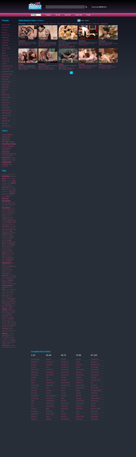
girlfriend (4, 254)
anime (7, 178)
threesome (5, 336)
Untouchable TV (95, 374)
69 (8, 174)
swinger (10, 330)
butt (13, 210)
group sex (9, 259)
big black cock (5, 191)
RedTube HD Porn (95, 398)
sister (8, 317)
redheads (5, 311)
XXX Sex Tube (34, 398)
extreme (4, 240)
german (8, 252)
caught (3, 213)
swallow (10, 328)
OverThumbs (6, 148)
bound (6, 204)
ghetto (12, 252)
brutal (12, 208)
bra (3, 206)
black (8, 196)
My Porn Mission (50, 413)
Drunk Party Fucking (7, 74)
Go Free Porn (49, 369)
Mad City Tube (5, 94)
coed (12, 217)
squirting (6, 325)
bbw (3, 187)
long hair (4, 283)
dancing (7, 227)
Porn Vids (4, 32)
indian (3, 272)
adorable (12, 174)
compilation (10, 219)
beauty (4, 189)
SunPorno (6, 158)
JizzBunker (21, 41)
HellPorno (5, 146)
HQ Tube (93, 406)
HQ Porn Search (80, 387)
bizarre (3, 196)
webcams (5, 345)
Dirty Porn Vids (94, 387)
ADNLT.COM (5, 45)
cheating (4, 214)
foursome (4, 248)
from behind (5, 249)
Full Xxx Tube (64, 406)
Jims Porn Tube (95, 369)
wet (10, 345)
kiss (15, 277)
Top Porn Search (80, 369)
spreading (13, 323)
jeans (10, 275)
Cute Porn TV (79, 382)
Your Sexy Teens (6, 68)
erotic (6, 237)
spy (3, 325)
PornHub (5, 152)
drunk (7, 236)
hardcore (6, 263)
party (14, 302)
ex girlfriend (5, 238)
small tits (11, 319)
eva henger (30, 23)
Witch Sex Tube (6, 120)
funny (10, 249)
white (13, 345)
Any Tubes (4, 29)
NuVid (10, 146)
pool (3, 305)
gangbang (9, 251)
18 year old (5, 174)
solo (8, 322)
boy (10, 204)
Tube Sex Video (6, 48)
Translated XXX (95, 359)
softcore (4, 322)
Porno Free (64, 416)
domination (12, 232)
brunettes (6, 208)
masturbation (7, 285)
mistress (4, 291)
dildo (14, 229)
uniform (4, 342)
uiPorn (101, 64)
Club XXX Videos (50, 406)
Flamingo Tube (5, 61)
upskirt (8, 342)
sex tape (4, 314)
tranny (3, 341)
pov (3, 307)
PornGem (82, 64)
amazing (13, 176)
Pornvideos (93, 377)
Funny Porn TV (94, 413)
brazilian (6, 206)
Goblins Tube (5, 87)
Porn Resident (94, 416)
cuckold (14, 222)
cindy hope (36, 23)
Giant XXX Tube (80, 374)
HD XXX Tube (94, 393)
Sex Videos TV (49, 361)
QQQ (3, 92)
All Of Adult (4, 42)
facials (9, 240)
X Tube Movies (5, 40)
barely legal (5, 186)
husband (10, 270)
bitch (12, 194)
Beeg (8, 136)
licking (4, 282)
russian (8, 312)
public (11, 307)
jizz (3, 277)
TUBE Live (48, 359)
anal (3, 178)
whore (3, 347)
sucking (5, 328)
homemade (12, 266)
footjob (11, 246)
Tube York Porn (50, 374)
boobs (9, 203)
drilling (4, 236)
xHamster (6, 162)
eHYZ (32, 403)
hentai (3, 264)
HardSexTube (9, 144)
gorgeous (10, 257)
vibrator (13, 342)
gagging (4, 251)
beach (10, 187)
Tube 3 (3, 50)
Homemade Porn (50, 382)
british (10, 206)
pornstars (8, 305)
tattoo (3, 331)
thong (12, 333)
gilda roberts (21, 44)
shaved (9, 314)
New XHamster (34, 395)
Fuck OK (63, 387)
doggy (11, 231)
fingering (12, 244)
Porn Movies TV (65, 367)
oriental (7, 300)
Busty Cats (4, 89)
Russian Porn (94, 395)
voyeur (8, 343)
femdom (13, 242)
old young (4, 298)
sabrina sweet (95, 23)
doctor (6, 231)
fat (7, 242)
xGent (47, 387)
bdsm (7, 187)
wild (10, 347)
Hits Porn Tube (5, 35)
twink (14, 341)
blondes (5, 198)
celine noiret (88, 23)
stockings (13, 325)
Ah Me (4, 134)
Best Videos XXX (95, 364)
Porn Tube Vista (95, 372)
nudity (7, 295)
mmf (8, 291)
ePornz (77, 413)
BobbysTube (5, 105)
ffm (7, 243)
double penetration (7, 234)
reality (10, 309)
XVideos (5, 164)
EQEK (47, 408)
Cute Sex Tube (64, 408)
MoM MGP (4, 118)
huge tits (10, 269)
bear (14, 187)
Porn (92, 382)
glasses (8, 255)
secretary (13, 312)
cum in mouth (9, 224)
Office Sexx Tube (6, 125)
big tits (12, 193)
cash (8, 211)
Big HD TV (78, 395)
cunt (11, 226)
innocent (8, 272)
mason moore (60, 23)
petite (3, 303)
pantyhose (10, 302)
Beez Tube (63, 400)
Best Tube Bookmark (51, 395)
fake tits (4, 242)
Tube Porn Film (6, 107)
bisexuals (8, 194)
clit (11, 215)
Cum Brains (64, 380)
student (11, 326)
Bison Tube (78, 372)
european (11, 237)
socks (12, 320)
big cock (12, 191)
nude (3, 295)
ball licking (4, 184)
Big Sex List (5, 55)
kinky (11, 277)
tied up (3, 337)
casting (11, 211)
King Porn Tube (65, 403)
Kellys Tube (79, 364)
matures (5, 287)
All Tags (88, 15)
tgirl (9, 333)
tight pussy (11, 337)
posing (13, 305)
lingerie (9, 282)
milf (3, 289)
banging (10, 184)
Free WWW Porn (50, 400)
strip (8, 326)
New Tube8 (34, 393)
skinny (12, 317)
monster (11, 292)
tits (5, 339)
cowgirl (14, 221)
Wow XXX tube (49, 403)
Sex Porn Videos (80, 416)
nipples (11, 294)
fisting (12, 245)
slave (3, 319)
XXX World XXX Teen (7, 66)
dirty (3, 231)
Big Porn (4, 53)
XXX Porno (33, 408)
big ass (14, 189)
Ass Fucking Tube (6, 112)
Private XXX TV (50, 398)
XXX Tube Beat (94, 367)
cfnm (13, 213)
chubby (4, 215)
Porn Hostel (79, 406)
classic (8, 215)
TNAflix (13, 158)
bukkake (4, 210)
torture (8, 339)
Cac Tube (63, 393)
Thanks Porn (49, 364)
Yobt (10, 164)
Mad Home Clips (6, 24)
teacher (7, 331)
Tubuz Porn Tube (6, 115)
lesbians (11, 280)
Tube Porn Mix (5, 102)
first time (4, 245)
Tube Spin (78, 393)
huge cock (5, 269)
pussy (4, 309)
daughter (12, 227)
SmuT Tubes (5, 79)
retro (9, 311)
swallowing (4, 330)
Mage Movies (34, 413)
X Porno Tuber (79, 380)
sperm (9, 323)
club (9, 217)
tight (7, 337)
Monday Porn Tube (6, 110)
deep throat (5, 229)
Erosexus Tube (5, 58)
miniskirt (7, 289)
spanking (13, 322)
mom (3, 292)
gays (4, 253)
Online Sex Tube (80, 400)
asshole (4, 183)
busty (9, 210)
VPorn (9, 160)
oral (8, 298)
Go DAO (78, 367)
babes (13, 183)
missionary (13, 289)
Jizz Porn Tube (64, 369)
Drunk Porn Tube (6, 81)
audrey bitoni (74, 23)
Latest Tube (68, 15)
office (7, 297)
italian (10, 273)
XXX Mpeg (78, 377)
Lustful (77, 411)
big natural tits (5, 193)
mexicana (10, 287)
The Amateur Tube (95, 380)
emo (3, 237)
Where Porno (79, 419)
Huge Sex (78, 359)
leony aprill (67, 23)
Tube (32, 406)
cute (14, 226)
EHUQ (62, 411)
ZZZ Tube (63, 377)
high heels (5, 266)
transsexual (9, 341)
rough (3, 312)
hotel (3, 268)
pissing (13, 303)
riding (13, 311)
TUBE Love (34, 419)
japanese (5, 275)
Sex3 (3, 155)
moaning (12, 291)
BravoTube (6, 139)
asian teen (9, 181)
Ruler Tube (4, 123)
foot (8, 246)
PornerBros (5, 150)
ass (14, 181)
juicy (8, 277)
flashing (4, 246)
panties (4, 302)
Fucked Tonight (80, 403)
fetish (4, 244)
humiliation (4, 270)
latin (3, 280)
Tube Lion (4, 63)
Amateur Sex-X (6, 27)
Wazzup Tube (94, 411)
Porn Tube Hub (64, 419)
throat (11, 335)
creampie (8, 222)
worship (14, 347)
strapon (4, 326)
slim (7, 319)
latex (12, 278)
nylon (3, 297)
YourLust (4, 166)
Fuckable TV (94, 361)
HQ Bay (78, 361)
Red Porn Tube (64, 374)
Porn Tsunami (5, 84)
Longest (87, 20)
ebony (12, 236)
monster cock (5, 294)
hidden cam (9, 264)
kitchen (4, 278)
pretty (6, 306)
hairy (3, 261)
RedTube (13, 154)
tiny (3, 339)
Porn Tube (63, 413)
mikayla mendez (44, 23)
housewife (8, 268)
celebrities (9, 213)
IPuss (47, 367)
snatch (8, 320)
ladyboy (8, 278)
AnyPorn (10, 134)
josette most (52, 23)
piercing (8, 303)
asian (4, 181)
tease (11, 331)
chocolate (9, 214)
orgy (3, 300)
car (15, 210)
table (13, 330)
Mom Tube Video (6, 97)
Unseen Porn (5, 99)
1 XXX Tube (34, 390)
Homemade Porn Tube (7, 71)
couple (8, 221)
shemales (5, 316)
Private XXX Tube (65, 382)
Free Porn (48, 393)
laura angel (81, 23)
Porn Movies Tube (65, 385)
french (9, 248)
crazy (3, 222)
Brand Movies (34, 411)
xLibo (47, 377)
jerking (14, 275)
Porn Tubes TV (64, 364)
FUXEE (77, 390)
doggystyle (5, 233)
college (4, 219)
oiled (10, 297)
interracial (5, 274)
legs (6, 280)
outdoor (11, 300)
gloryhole (4, 257)
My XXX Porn (49, 411)
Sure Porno (49, 380)
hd (12, 263)
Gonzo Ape (78, 398)
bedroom (9, 189)
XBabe (14, 160)
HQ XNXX (63, 359)
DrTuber (5, 141)
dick (11, 229)
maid (8, 283)
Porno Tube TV (64, 372)
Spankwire (9, 156)
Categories (48, 15)
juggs (5, 277)
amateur (6, 176)
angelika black (104, 23)
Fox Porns (93, 403)
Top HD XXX (94, 385)
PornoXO (5, 154)
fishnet (9, 245)
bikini (3, 194)
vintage (4, 343)
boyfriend (13, 204)
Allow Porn (48, 419)
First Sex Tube (5, 76)
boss (3, 204)
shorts (10, 315)
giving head (10, 254)
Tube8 (4, 160)
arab (14, 178)
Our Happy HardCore (96, 390)
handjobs (9, 261)
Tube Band (63, 395)
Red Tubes (33, 416)
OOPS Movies (5, 37)
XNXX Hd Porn (94, 400)
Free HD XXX (94, 419)
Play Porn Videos (80, 385)
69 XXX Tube (79, 408)
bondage (4, 203)
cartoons (4, 211)
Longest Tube (78, 15)
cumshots (5, 226)
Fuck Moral (49, 390)
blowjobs (6, 201)
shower (4, 317)
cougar (4, 220)
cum (3, 224)
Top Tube (57, 15)
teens (4, 333)
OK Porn (63, 390)
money (7, 292)
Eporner (11, 142)
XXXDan (20, 64)
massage (13, 283)
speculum (4, 323)
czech (3, 227)
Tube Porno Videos (95, 408)
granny (4, 259)
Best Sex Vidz (49, 385)
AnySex (4, 136)
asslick (8, 183)
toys (12, 339)
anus (11, 178)
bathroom (10, 186)
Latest (82, 20)
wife (7, 347)
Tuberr (47, 416)
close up (4, 217)
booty (13, 203)
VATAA (62, 398)
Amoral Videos (49, 372)
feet (10, 242)
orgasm (13, 298)
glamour (4, 255)
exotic (10, 238)
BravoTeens (5, 138)
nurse (11, 295)
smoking (4, 320)
